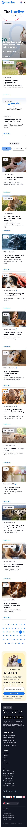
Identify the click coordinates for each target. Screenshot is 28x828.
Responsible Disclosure (8, 815)
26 (7, 636)
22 (17, 632)
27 (10, 636)
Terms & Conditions (7, 813)
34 (10, 639)
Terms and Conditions (8, 698)
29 (17, 636)
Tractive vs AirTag (8, 783)
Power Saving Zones (9, 786)
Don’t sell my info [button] (7, 819)
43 (19, 643)
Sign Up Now (14, 693)
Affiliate (5, 758)
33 (7, 639)
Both (19, 685)
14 (15, 628)
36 (17, 639)
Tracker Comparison (9, 743)
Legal (4, 811)
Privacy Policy (18, 698)
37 (21, 639)
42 (15, 643)
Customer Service (8, 740)
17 (25, 628)
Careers (5, 755)
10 (3, 628)
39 (5, 643)
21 (13, 632)
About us (5, 753)
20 (10, 632)
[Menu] (25, 2)
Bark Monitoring (8, 776)
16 (21, 628)
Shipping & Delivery (9, 735)
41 (12, 643)
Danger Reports (8, 781)
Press (4, 760)
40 (9, 643)
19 (7, 632)
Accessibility (6, 808)
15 (18, 628)
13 (12, 628)
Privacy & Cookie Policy (8, 817)
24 (24, 632)
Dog (7, 685)
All (6, 148)
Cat (13, 685)
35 (14, 639)
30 (21, 636)
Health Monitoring (8, 773)
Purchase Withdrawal (9, 745)
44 (22, 643)
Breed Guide (18, 148)
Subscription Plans (8, 738)
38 (24, 639)
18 (4, 632)
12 (9, 628)
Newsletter (6, 763)
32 (3, 639)
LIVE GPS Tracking (8, 771)
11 (6, 628)
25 (4, 636)
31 (24, 636)
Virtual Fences (7, 778)
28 (14, 636)
